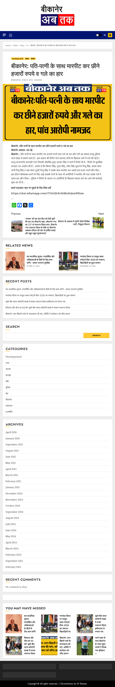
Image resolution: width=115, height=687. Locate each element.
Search (13, 326)
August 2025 (12, 450)
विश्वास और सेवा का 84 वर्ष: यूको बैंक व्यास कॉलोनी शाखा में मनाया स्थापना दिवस (38, 307)
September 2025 (14, 444)
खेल (7, 381)
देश (7, 393)
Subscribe (110, 35)
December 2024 (14, 493)
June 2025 (11, 456)
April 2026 (11, 432)
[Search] (105, 35)
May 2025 (11, 462)
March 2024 (12, 548)
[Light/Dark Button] (99, 35)
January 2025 (13, 487)
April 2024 (11, 542)
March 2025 (12, 475)
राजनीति (9, 411)
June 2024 (11, 530)
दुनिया (8, 387)
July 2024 (10, 524)
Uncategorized (17, 59)
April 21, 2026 (34, 266)
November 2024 (14, 499)
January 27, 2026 (89, 266)
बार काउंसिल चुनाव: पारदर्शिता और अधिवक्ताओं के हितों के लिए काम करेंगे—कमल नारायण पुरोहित (40, 259)
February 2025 (13, 481)
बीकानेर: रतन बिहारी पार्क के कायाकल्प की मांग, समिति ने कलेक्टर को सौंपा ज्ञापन (38, 313)
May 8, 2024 (28, 80)
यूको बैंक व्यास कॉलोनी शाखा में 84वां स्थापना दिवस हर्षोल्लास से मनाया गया (35, 301)
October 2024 (13, 505)
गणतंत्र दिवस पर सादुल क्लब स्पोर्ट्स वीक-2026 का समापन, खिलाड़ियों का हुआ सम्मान (92, 259)
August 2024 (12, 517)
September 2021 (14, 560)
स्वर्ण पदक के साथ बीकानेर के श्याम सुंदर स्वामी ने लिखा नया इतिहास (100, 644)
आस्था (8, 368)
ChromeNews (66, 683)
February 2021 (13, 566)
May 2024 (11, 536)
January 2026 (13, 438)
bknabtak (17, 80)
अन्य (7, 362)
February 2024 (13, 554)
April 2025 (11, 469)
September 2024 (14, 511)
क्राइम (27, 59)
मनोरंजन (9, 405)
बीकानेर (33, 59)
